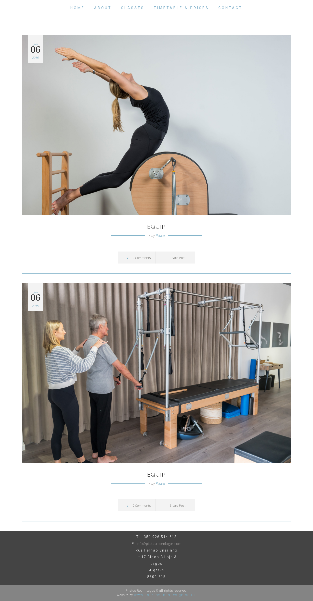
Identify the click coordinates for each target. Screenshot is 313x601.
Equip (156, 227)
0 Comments (142, 257)
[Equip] (156, 125)
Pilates (161, 235)
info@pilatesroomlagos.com (159, 543)
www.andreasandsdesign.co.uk (165, 595)
